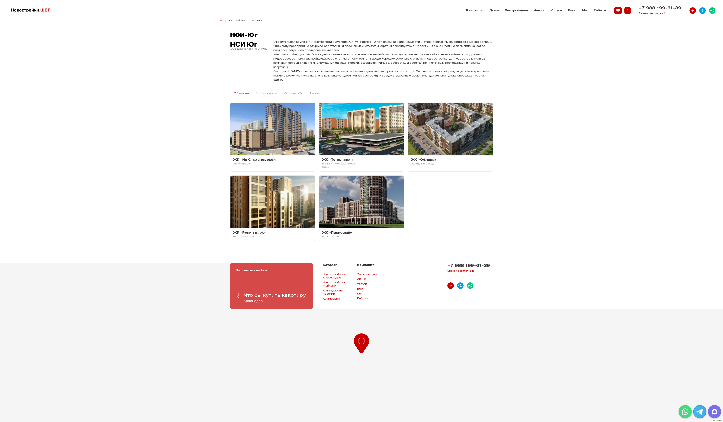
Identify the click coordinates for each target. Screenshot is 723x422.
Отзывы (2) (293, 93)
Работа (600, 10)
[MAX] (714, 411)
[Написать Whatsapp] (712, 10)
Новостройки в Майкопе (334, 284)
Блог (572, 10)
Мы (585, 10)
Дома (494, 10)
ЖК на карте (266, 93)
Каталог (330, 265)
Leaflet (718, 420)
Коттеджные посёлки (332, 292)
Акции (539, 10)
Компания (365, 265)
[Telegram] (699, 411)
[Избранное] (618, 10)
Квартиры (474, 10)
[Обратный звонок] (692, 10)
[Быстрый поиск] (627, 10)
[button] (361, 342)
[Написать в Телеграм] (702, 10)
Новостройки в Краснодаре (334, 276)
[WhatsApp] (685, 411)
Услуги (556, 10)
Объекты (241, 93)
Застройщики (516, 10)
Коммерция (331, 299)
